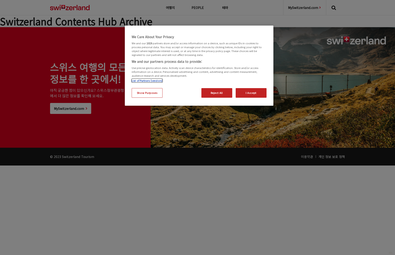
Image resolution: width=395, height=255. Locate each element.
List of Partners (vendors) (147, 80)
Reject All (217, 93)
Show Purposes (147, 93)
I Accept (251, 93)
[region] (199, 66)
